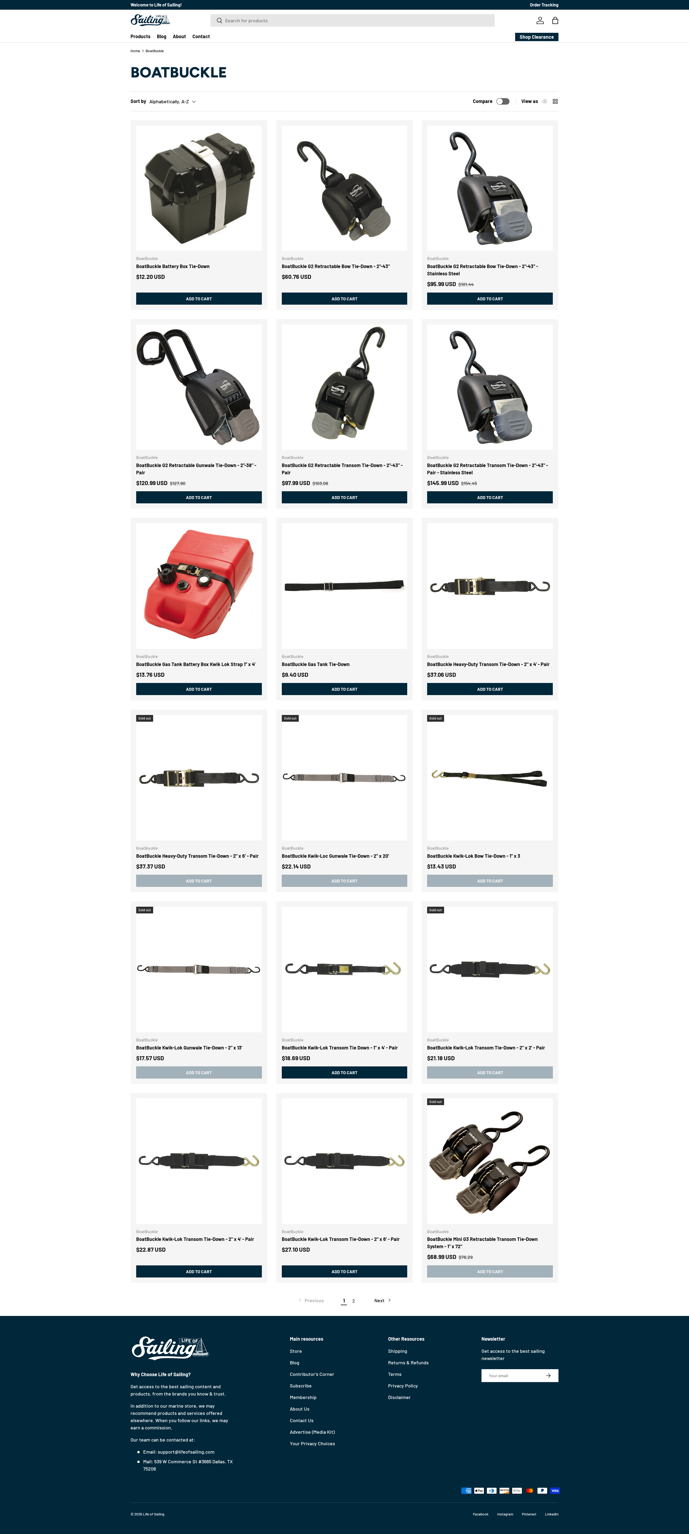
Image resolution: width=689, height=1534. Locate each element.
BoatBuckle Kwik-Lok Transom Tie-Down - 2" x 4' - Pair (195, 1239)
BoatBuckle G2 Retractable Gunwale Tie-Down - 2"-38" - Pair (196, 468)
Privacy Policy (403, 1386)
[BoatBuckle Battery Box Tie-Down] (199, 188)
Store (296, 1351)
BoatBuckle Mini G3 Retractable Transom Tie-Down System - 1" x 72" (482, 1242)
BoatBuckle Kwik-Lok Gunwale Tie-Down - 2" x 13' (189, 1048)
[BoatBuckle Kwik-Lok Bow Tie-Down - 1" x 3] (490, 778)
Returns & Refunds (408, 1362)
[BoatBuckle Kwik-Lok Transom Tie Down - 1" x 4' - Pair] (344, 969)
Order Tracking (544, 4)
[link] (311, 1300)
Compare (483, 101)
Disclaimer (399, 1397)
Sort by (138, 101)
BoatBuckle (155, 51)
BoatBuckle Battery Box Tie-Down (173, 266)
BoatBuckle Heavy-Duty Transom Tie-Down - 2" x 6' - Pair (197, 856)
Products (140, 36)
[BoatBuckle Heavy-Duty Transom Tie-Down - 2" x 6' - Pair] (199, 778)
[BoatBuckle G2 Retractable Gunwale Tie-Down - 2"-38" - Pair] (199, 387)
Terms (395, 1374)
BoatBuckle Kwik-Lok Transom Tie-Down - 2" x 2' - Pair (486, 1048)
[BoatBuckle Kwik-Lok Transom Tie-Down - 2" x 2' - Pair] (490, 969)
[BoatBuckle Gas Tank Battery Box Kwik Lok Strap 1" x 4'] (199, 586)
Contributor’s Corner (312, 1374)
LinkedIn (551, 1514)
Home (135, 51)
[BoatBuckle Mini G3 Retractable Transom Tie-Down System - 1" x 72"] (490, 1161)
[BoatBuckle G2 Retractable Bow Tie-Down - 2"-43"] (344, 188)
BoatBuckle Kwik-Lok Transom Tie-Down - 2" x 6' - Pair (341, 1239)
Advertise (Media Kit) (312, 1432)
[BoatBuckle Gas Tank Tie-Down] (344, 586)
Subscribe (301, 1386)
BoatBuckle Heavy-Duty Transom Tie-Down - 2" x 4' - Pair (488, 664)
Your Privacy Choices (312, 1443)
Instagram (505, 1514)
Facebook (480, 1514)
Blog (161, 36)
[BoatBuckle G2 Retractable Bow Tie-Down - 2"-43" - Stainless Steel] (490, 188)
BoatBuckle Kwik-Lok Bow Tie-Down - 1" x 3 (473, 856)
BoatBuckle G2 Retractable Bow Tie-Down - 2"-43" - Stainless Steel (482, 269)
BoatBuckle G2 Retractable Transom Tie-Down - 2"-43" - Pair (342, 468)
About (179, 36)
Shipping (397, 1351)
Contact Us (302, 1420)
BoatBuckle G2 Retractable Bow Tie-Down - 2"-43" (336, 266)
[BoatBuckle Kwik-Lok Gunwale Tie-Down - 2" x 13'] (199, 969)
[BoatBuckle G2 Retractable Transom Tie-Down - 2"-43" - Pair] (344, 387)
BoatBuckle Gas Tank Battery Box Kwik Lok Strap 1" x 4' (195, 664)
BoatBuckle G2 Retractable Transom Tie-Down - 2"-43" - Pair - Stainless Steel (487, 468)
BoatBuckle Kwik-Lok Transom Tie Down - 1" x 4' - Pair (340, 1048)
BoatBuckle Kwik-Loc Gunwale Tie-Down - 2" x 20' (335, 856)
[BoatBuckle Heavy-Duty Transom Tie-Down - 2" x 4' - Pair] (490, 586)
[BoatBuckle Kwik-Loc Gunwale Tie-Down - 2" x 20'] (344, 778)
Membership (303, 1397)
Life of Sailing (153, 1514)
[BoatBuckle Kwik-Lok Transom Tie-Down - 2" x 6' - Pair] (344, 1161)
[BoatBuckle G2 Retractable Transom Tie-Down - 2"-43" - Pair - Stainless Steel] (490, 387)
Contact (201, 36)
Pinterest (529, 1514)
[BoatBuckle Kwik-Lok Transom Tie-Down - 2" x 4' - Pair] (199, 1161)
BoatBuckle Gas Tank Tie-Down (316, 664)
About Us (300, 1409)
